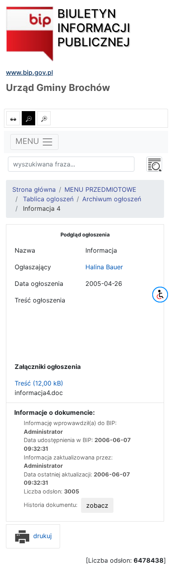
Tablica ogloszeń (47, 199)
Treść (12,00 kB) (39, 383)
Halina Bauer (104, 267)
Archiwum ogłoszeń (111, 199)
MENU (28, 141)
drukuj (41, 536)
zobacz (97, 505)
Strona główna (34, 189)
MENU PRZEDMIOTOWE (100, 189)
